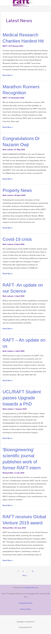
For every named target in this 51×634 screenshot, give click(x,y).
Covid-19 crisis (17, 239)
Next (25, 575)
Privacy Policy (25, 609)
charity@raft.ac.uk (31, 587)
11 (33, 571)
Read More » (8, 75)
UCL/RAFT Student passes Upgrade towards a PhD (22, 397)
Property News (17, 190)
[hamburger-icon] (30, 2)
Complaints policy (25, 603)
